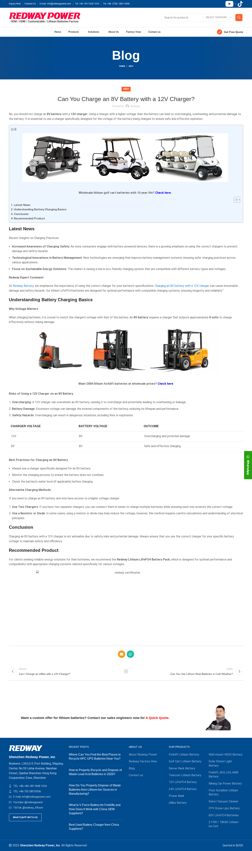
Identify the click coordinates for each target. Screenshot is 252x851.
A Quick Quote (157, 718)
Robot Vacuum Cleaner (223, 801)
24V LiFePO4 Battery (183, 789)
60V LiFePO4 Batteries (224, 815)
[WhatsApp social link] (130, 654)
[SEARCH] (238, 17)
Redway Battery (23, 286)
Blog (132, 768)
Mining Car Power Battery (225, 783)
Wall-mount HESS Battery (225, 754)
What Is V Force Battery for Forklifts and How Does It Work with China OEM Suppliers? (94, 809)
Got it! (235, 6)
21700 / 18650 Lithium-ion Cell (224, 824)
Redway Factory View (143, 761)
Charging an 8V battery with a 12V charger (182, 286)
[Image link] (26, 748)
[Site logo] (45, 17)
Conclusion (21, 214)
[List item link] (36, 786)
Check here (165, 383)
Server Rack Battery (182, 768)
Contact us (136, 775)
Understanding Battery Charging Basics (40, 209)
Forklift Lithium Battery (184, 754)
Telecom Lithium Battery (185, 775)
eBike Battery (178, 802)
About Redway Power (143, 754)
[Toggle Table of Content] (235, 199)
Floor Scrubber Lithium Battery (223, 792)
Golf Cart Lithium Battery (185, 761)
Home (122, 66)
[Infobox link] (230, 32)
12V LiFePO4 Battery (183, 782)
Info (131, 66)
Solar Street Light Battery (220, 763)
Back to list (126, 671)
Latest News (22, 205)
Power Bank (176, 796)
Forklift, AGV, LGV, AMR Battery (223, 774)
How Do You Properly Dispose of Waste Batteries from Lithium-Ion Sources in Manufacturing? (95, 789)
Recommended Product (29, 218)
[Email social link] (121, 654)
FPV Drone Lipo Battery (224, 808)
